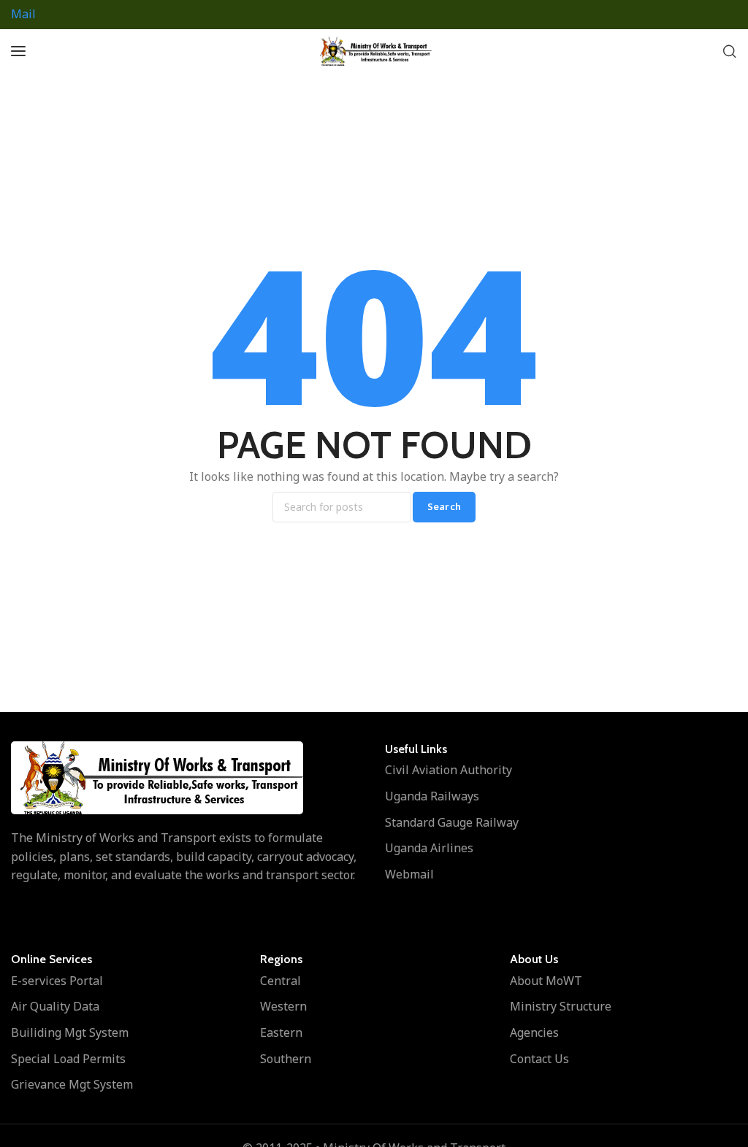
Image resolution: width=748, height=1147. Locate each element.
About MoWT (546, 981)
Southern (285, 1059)
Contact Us (539, 1059)
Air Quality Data (55, 1006)
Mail (23, 14)
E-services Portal (57, 981)
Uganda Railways (432, 796)
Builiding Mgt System (70, 1032)
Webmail (409, 874)
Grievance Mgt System (72, 1084)
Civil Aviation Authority (448, 770)
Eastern (281, 1032)
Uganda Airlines (429, 848)
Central (280, 981)
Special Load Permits (68, 1059)
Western (283, 1006)
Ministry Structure (560, 1006)
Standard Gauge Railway (452, 822)
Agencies (534, 1032)
